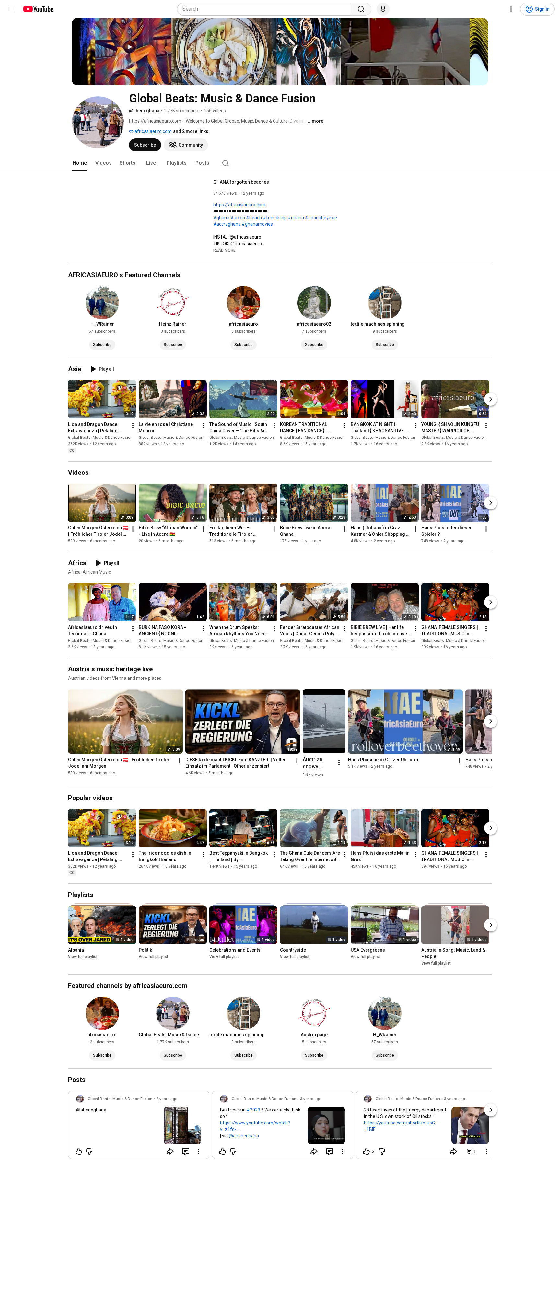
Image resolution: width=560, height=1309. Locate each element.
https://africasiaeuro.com (239, 204)
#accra (237, 217)
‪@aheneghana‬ (91, 1109)
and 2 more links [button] (190, 131)
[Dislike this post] (89, 1151)
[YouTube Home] (38, 9)
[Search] (361, 9)
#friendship (275, 217)
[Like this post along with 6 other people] (366, 1151)
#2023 (253, 1109)
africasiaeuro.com (153, 131)
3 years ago (310, 1099)
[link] (138, 1127)
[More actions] (132, 425)
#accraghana (227, 224)
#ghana (221, 217)
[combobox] (265, 9)
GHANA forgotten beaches (241, 182)
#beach (254, 217)
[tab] (80, 163)
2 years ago (166, 1099)
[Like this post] (79, 1151)
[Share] (170, 1151)
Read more (224, 250)
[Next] (490, 399)
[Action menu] (198, 1151)
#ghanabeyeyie (321, 217)
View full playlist (83, 957)
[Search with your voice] (383, 9)
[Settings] (511, 9)
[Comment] (185, 1151)
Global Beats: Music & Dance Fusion (100, 437)
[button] (224, 250)
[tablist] (280, 163)
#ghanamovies (257, 224)
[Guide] (12, 9)
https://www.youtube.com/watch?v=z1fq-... (255, 1126)
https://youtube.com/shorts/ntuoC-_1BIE (400, 1126)
